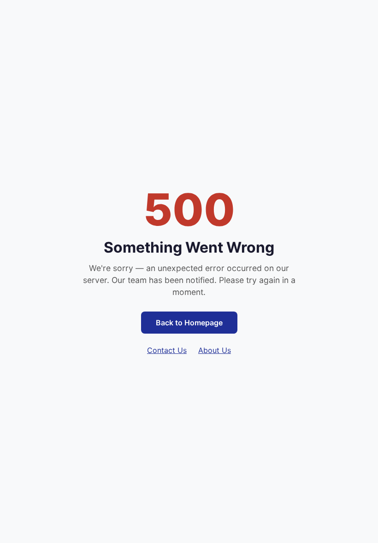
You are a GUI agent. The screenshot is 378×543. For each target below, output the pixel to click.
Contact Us (167, 350)
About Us (214, 350)
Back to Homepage (189, 322)
